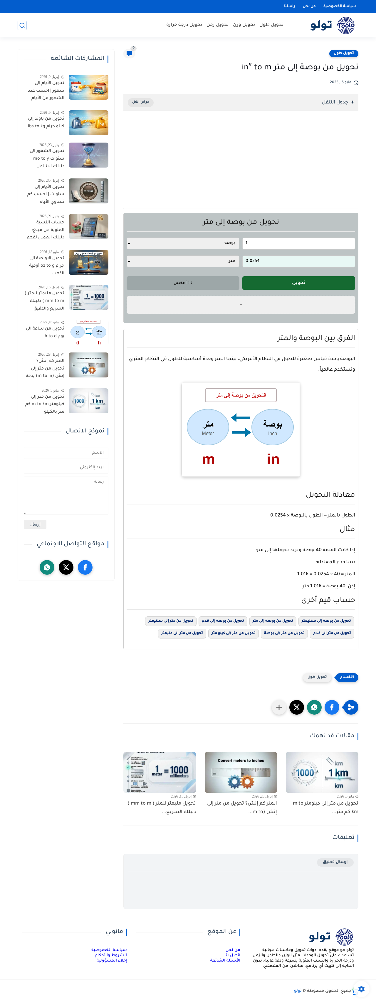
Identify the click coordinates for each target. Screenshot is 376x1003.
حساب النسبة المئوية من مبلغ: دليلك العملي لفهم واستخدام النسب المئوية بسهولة (45, 231)
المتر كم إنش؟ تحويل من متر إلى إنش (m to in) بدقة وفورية (45, 370)
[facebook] (85, 567)
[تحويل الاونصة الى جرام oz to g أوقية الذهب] (88, 262)
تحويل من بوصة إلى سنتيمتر (326, 621)
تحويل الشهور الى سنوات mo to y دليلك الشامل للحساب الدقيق (47, 160)
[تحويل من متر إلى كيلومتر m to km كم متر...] (322, 772)
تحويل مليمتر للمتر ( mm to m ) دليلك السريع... (161, 808)
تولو (298, 991)
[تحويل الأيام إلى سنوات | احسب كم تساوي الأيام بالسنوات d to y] (88, 190)
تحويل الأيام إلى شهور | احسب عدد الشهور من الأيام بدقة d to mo (46, 92)
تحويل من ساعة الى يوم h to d (45, 333)
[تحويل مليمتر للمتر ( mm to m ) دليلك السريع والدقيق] (88, 297)
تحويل (299, 283)
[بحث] (22, 25)
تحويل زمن (218, 25)
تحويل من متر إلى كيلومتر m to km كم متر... (325, 808)
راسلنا (289, 6)
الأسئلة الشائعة (225, 961)
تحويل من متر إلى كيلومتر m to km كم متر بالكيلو (44, 404)
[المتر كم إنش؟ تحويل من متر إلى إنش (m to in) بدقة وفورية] (88, 364)
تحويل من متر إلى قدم (332, 633)
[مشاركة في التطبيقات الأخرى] (279, 707)
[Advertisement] (240, 167)
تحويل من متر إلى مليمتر (182, 633)
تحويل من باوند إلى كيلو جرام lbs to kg (46, 123)
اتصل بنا (232, 955)
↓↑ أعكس (183, 283)
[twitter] (66, 567)
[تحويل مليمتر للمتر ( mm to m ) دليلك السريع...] (159, 772)
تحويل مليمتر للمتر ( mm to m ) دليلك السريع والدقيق (44, 301)
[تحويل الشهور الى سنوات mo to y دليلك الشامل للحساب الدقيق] (88, 155)
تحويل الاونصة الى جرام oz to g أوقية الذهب (46, 266)
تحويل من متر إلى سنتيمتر (170, 621)
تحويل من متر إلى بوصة (284, 633)
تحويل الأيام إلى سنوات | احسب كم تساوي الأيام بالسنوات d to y (45, 196)
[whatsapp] (47, 567)
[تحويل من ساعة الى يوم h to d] (88, 332)
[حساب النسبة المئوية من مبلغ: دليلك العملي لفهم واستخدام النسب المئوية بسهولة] (88, 226)
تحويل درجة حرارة (184, 25)
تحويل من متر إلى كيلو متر (234, 633)
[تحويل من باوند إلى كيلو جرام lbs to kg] (88, 122)
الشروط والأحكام (111, 955)
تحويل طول (271, 25)
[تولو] (326, 25)
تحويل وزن (244, 25)
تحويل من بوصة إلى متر (273, 621)
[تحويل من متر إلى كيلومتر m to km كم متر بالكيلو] (88, 400)
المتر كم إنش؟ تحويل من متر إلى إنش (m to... (242, 808)
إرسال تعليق (335, 862)
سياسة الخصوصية (339, 6)
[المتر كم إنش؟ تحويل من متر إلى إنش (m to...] (241, 772)
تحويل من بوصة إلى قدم (223, 621)
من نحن (309, 6)
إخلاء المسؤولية (112, 961)
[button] (332, 707)
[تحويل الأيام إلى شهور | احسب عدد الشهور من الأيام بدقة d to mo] (88, 87)
